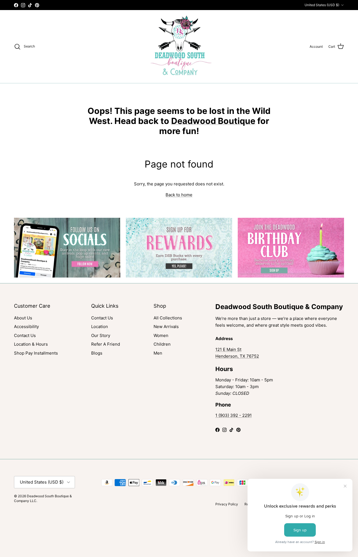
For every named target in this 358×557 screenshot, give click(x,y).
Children (162, 344)
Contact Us (25, 335)
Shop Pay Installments (36, 353)
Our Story (100, 335)
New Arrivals (166, 326)
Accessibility (26, 326)
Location (99, 326)
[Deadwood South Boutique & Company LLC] (179, 46)
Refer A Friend (105, 344)
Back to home (179, 194)
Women (161, 335)
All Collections (168, 318)
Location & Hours (31, 344)
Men (158, 353)
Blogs (96, 353)
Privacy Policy (226, 504)
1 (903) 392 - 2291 (233, 415)
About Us (23, 318)
